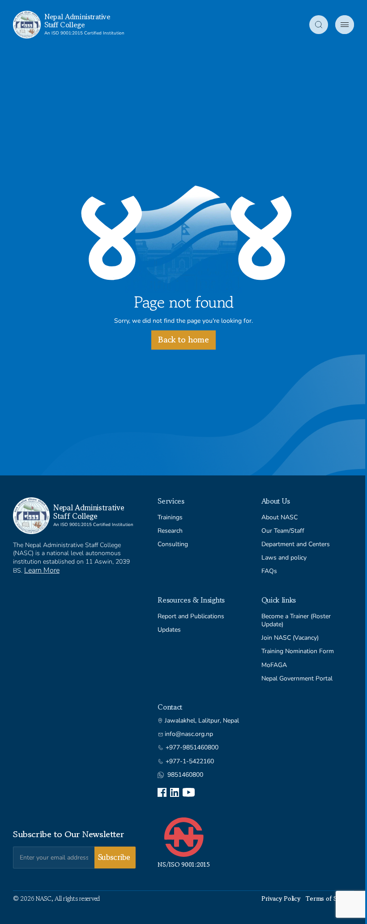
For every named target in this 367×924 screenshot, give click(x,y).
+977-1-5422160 (190, 761)
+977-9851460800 (192, 748)
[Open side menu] (344, 24)
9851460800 (185, 775)
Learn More (42, 570)
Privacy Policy (280, 898)
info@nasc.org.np (189, 734)
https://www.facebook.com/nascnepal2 (162, 792)
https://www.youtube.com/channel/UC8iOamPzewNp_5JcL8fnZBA (189, 792)
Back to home (183, 340)
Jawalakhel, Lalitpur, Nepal (202, 721)
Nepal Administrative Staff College (77, 20)
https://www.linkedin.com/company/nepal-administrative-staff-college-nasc (174, 792)
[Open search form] (318, 24)
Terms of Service (330, 898)
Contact (170, 707)
